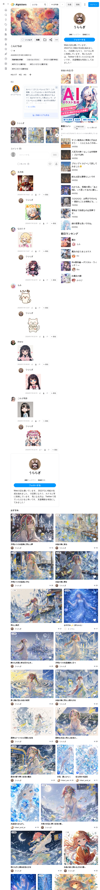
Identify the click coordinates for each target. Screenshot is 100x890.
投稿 (78, 4)
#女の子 (14, 74)
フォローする (35, 485)
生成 (69, 4)
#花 (20, 74)
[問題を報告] (39, 194)
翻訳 (12, 82)
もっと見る (31, 107)
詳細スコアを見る (42, 115)
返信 (46, 195)
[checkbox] (19, 164)
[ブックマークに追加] (44, 39)
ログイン (93, 4)
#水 (25, 74)
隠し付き (23, 164)
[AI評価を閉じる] (56, 87)
